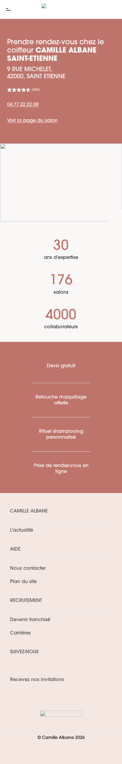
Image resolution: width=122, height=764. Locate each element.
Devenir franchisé (30, 620)
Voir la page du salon (32, 120)
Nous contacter (28, 568)
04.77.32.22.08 (22, 104)
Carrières (20, 633)
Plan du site (23, 581)
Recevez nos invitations (37, 680)
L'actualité (21, 530)
